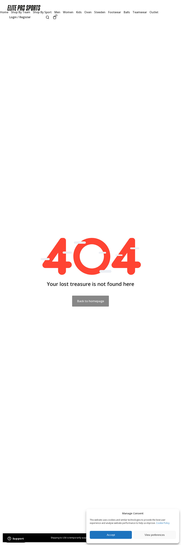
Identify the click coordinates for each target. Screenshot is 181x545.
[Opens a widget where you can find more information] (16, 538)
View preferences (155, 534)
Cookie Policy (163, 523)
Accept (111, 534)
